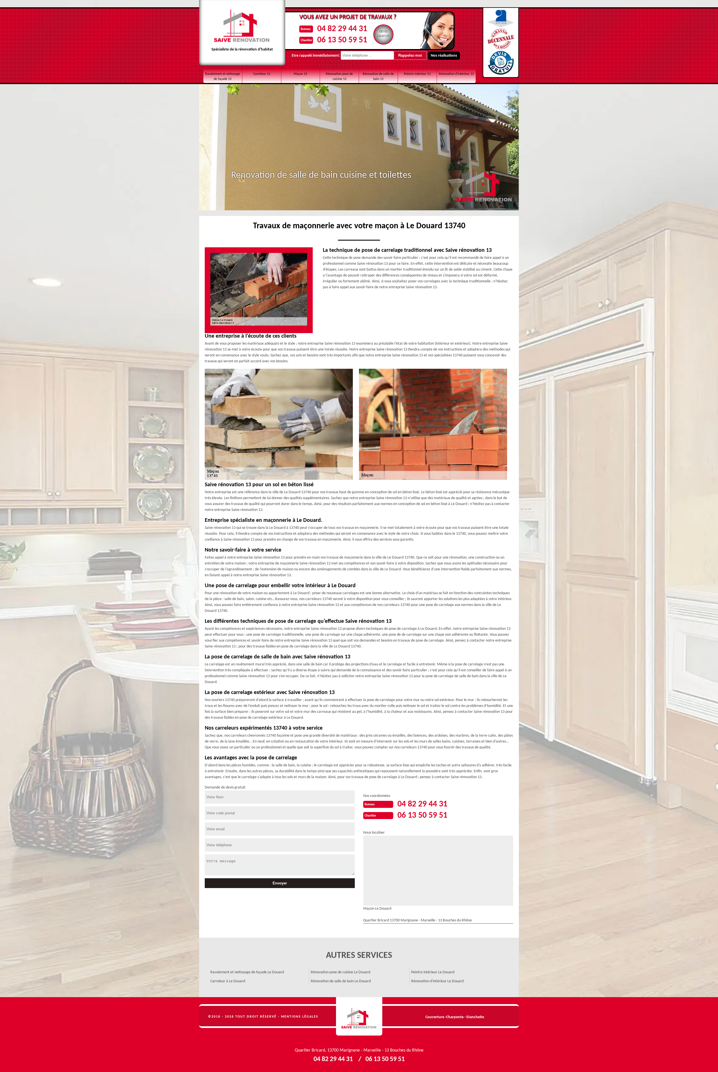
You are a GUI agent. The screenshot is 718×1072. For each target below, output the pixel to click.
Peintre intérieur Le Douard (432, 972)
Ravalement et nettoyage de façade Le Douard (247, 972)
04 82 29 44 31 (342, 29)
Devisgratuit (383, 34)
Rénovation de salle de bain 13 (378, 76)
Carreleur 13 (261, 74)
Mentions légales (299, 1016)
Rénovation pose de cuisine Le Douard (340, 972)
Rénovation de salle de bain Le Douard (341, 981)
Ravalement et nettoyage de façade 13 (222, 76)
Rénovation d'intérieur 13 (456, 74)
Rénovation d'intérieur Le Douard (437, 981)
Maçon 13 (300, 74)
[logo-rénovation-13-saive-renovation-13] (359, 1016)
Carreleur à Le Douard (227, 981)
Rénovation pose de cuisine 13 (339, 76)
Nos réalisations (444, 56)
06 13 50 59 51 (342, 40)
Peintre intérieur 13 (417, 74)
